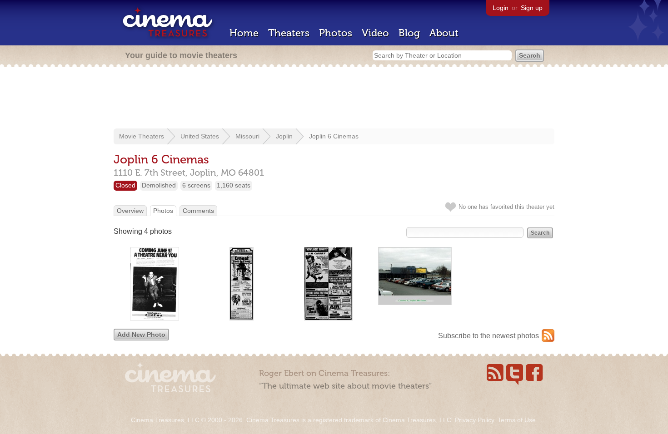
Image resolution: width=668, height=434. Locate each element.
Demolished (159, 185)
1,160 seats (233, 185)
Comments (198, 210)
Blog (409, 33)
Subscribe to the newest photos (488, 336)
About (444, 33)
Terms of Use (517, 420)
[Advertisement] (334, 98)
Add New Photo (141, 334)
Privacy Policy (474, 420)
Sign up (532, 7)
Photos (335, 33)
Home (244, 33)
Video (375, 33)
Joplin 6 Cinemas (334, 136)
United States (199, 136)
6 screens (196, 185)
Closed (125, 185)
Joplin (284, 136)
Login (500, 7)
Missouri (247, 136)
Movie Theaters (141, 136)
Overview (130, 210)
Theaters (288, 33)
